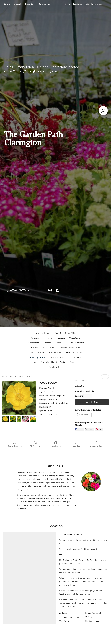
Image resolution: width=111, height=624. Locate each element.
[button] (83, 415)
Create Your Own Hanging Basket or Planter (55, 362)
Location (29, 4)
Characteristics (57, 357)
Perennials (48, 338)
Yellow (29, 376)
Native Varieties (36, 352)
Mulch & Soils (55, 352)
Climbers (60, 342)
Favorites (76, 446)
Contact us (44, 4)
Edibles (61, 338)
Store (7, 4)
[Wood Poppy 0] (5, 419)
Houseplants (33, 342)
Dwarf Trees (48, 347)
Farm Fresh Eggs (43, 333)
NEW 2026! (70, 333)
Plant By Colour (37, 357)
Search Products (15, 446)
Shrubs (34, 347)
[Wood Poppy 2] (19, 419)
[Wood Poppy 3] (25, 419)
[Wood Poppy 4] (33, 419)
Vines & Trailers (76, 342)
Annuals (35, 338)
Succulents (74, 338)
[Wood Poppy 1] (13, 419)
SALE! (58, 333)
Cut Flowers (75, 357)
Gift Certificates (74, 352)
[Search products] (103, 110)
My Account (35, 446)
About (17, 4)
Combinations (55, 367)
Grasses (47, 342)
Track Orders (55, 446)
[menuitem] (103, 377)
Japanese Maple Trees (69, 347)
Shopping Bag (96, 446)
